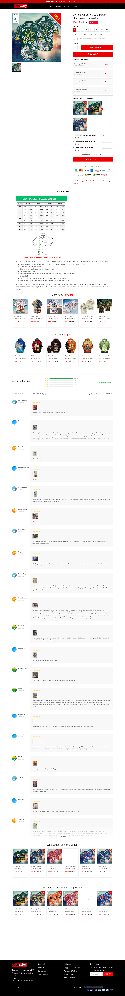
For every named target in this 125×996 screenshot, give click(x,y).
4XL (102, 30)
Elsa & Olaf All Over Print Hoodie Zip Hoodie (19, 357)
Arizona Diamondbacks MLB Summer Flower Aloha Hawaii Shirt (52, 867)
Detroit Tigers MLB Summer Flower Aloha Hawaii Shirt (86, 147)
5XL (107, 30)
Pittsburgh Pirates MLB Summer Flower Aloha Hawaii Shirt (36, 910)
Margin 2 (99, 181)
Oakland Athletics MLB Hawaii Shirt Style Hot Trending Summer (86, 141)
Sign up (108, 974)
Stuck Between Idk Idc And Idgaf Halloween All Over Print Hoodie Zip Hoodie (54, 357)
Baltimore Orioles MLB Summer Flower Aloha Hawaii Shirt (53, 910)
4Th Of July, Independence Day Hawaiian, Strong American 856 (71, 318)
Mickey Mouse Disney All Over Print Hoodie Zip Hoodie (36, 357)
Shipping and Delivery (71, 968)
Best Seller (91, 181)
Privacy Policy (69, 974)
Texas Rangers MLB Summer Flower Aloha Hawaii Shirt (86, 867)
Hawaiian (106, 181)
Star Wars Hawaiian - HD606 (104, 317)
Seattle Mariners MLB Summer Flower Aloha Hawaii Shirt (104, 867)
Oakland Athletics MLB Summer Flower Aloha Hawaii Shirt (90, 135)
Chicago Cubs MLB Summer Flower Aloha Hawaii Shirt (71, 867)
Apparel (84, 181)
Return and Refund (70, 971)
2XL (91, 30)
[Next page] (114, 313)
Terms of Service (70, 978)
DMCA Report (78, 987)
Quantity (76, 43)
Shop (46, 6)
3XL (97, 30)
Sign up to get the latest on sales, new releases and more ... (101, 969)
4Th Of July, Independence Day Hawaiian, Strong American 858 (20, 318)
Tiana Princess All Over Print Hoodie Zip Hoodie (104, 357)
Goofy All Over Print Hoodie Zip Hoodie (87, 357)
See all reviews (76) (18, 384)
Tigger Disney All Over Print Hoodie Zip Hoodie (70, 357)
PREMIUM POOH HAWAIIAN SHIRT (87, 317)
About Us (67, 6)
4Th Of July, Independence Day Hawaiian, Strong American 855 (37, 318)
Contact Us (77, 6)
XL (86, 30)
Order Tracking (55, 6)
